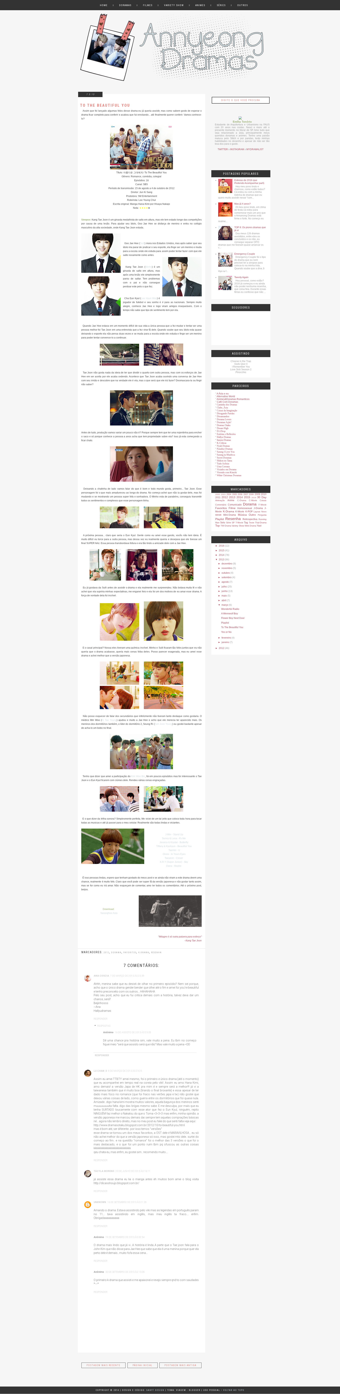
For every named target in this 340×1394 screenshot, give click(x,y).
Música (242, 514)
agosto (225, 582)
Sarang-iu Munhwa (226, 454)
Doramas (125, 5)
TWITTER (223, 149)
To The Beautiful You (232, 627)
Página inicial (142, 1365)
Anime (230, 500)
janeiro (225, 642)
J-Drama (258, 508)
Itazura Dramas (224, 440)
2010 (263, 494)
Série (228, 522)
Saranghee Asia (108, 913)
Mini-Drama (229, 515)
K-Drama (228, 511)
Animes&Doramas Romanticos (233, 399)
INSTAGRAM (237, 149)
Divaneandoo (223, 416)
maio (224, 595)
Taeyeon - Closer (174, 858)
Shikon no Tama (224, 460)
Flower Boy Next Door (233, 618)
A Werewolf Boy (229, 613)
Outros (242, 5)
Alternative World (226, 396)
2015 (247, 497)
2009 (257, 494)
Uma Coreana (223, 466)
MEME (218, 515)
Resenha (156, 952)
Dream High (222, 428)
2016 (253, 497)
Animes (200, 5)
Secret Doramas (224, 457)
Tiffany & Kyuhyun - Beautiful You (174, 846)
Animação (220, 500)
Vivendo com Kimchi (227, 472)
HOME (104, 5)
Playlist (219, 519)
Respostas (103, 1026)
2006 (240, 494)
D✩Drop (221, 431)
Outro (252, 514)
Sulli (142, 243)
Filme (232, 508)
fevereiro (226, 637)
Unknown (100, 1202)
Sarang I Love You (226, 451)
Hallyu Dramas (224, 437)
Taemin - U (174, 850)
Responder (100, 1018)
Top (217, 525)
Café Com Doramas (227, 402)
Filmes (147, 5)
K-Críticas (221, 443)
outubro (226, 573)
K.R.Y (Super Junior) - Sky (174, 862)
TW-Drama (226, 526)
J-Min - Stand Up (174, 834)
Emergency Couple (244, 254)
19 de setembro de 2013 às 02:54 (125, 1237)
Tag (246, 522)
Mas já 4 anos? (242, 203)
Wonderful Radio (230, 609)
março (225, 605)
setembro (227, 577)
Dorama (116, 952)
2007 (245, 494)
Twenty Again (241, 277)
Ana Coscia (101, 975)
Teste (251, 522)
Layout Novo (260, 511)
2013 (232, 497)
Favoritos (129, 952)
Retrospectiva (250, 519)
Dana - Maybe (173, 866)
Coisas (263, 500)
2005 (234, 494)
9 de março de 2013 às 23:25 (125, 1071)
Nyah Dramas (223, 446)
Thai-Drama (260, 522)
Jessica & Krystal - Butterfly (174, 842)
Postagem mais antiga (180, 1365)
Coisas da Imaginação (227, 410)
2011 (218, 497)
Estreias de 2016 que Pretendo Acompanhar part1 (249, 181)
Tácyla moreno (104, 1171)
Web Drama (250, 526)
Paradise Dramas (225, 449)
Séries (221, 5)
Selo (222, 522)
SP (233, 522)
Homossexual (244, 508)
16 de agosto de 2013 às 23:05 (133, 1032)
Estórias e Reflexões (226, 434)
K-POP (249, 511)
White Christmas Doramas (229, 475)
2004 (228, 494)
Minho (148, 267)
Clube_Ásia (222, 407)
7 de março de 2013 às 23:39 (127, 975)
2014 (240, 497)
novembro (227, 568)
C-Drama (241, 500)
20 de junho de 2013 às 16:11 (132, 1171)
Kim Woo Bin (138, 776)
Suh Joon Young (163, 724)
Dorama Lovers (224, 419)
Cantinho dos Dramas (227, 404)
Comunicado (235, 504)
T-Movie (239, 522)
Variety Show (174, 5)
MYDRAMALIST (254, 149)
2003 (223, 494)
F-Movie (262, 505)
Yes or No (226, 632)
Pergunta (262, 515)
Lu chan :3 (100, 1071)
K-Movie (239, 511)
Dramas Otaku (223, 425)
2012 (106, 952)
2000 (217, 494)
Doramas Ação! (224, 422)
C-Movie (253, 500)
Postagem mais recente (103, 1365)
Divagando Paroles (226, 413)
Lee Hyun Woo (149, 298)
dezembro (227, 563)
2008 (251, 494)
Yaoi (259, 525)
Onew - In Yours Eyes (174, 854)
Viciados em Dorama (226, 469)
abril (224, 600)
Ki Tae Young (109, 720)
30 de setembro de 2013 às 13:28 (125, 1272)
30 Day (261, 497)
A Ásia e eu (223, 393)
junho (225, 591)
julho (224, 586)
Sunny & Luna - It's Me (174, 838)
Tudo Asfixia (223, 463)
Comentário (220, 505)
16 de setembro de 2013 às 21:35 (127, 1202)
